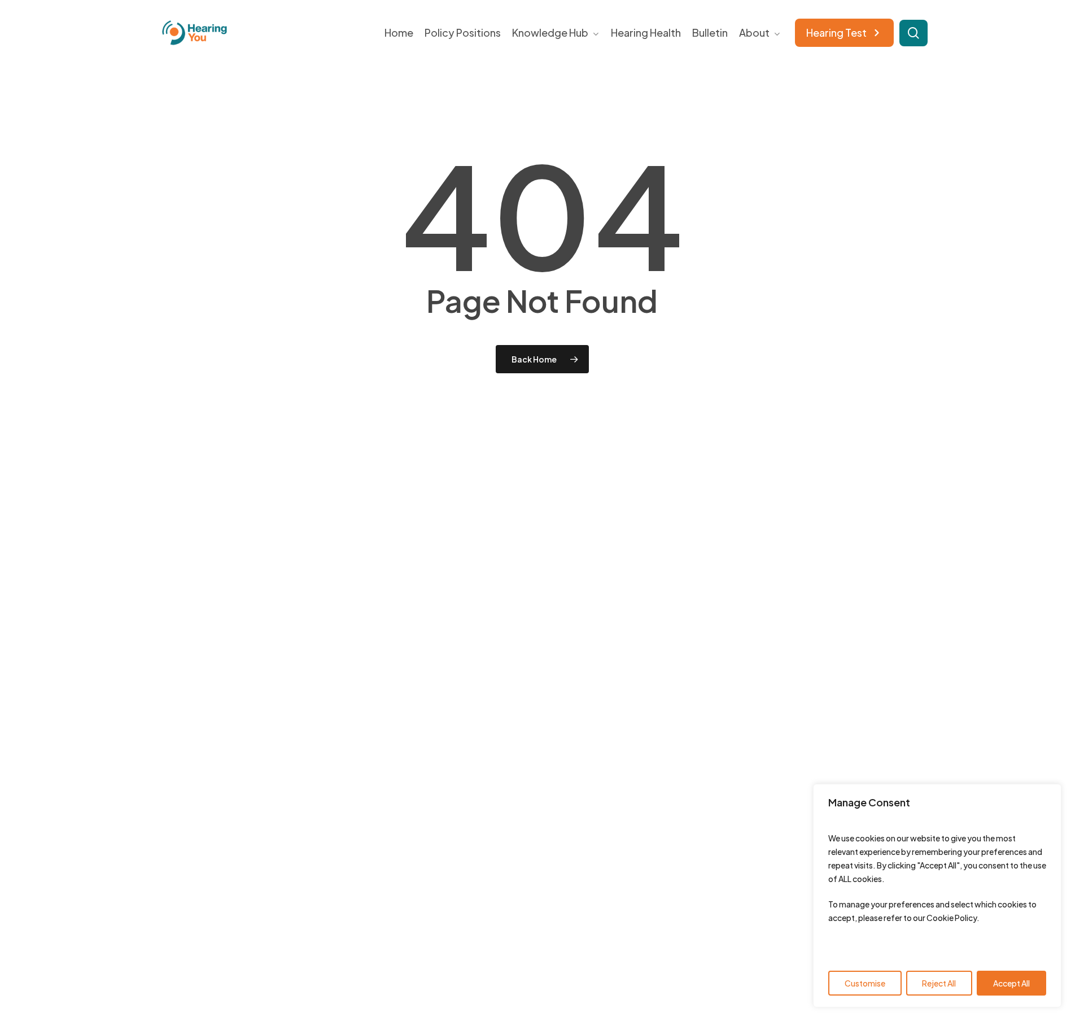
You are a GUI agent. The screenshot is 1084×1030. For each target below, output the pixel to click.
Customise (865, 983)
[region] (937, 895)
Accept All (1011, 983)
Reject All (939, 983)
